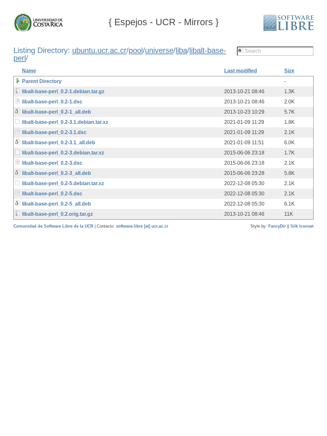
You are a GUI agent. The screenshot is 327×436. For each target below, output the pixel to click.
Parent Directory (42, 81)
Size (289, 70)
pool (136, 50)
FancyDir (277, 226)
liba (181, 50)
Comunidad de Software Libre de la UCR (54, 226)
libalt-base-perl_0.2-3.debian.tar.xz (63, 152)
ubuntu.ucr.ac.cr (99, 50)
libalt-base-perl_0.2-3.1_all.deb (58, 142)
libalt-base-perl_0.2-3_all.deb (56, 173)
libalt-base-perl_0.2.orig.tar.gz (57, 214)
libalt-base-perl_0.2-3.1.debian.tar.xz (65, 122)
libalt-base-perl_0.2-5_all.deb (56, 204)
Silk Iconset (302, 226)
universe (159, 50)
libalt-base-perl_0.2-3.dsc (52, 163)
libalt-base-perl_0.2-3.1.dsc (54, 132)
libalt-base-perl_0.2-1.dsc (52, 101)
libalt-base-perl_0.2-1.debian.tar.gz (63, 91)
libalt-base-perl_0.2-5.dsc (52, 193)
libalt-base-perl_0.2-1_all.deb (56, 112)
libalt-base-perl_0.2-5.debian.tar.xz (63, 183)
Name (29, 70)
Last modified (240, 70)
